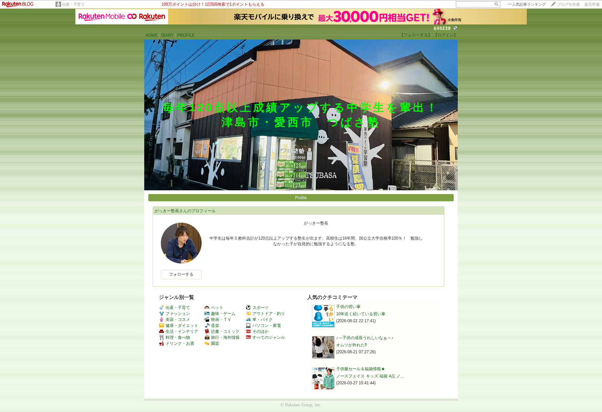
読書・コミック (225, 331)
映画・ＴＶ (221, 319)
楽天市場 (591, 4)
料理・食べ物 (178, 337)
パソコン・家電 (266, 325)
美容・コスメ (178, 319)
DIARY (167, 35)
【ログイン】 (445, 35)
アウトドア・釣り (268, 313)
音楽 (215, 325)
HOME (151, 35)
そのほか (260, 331)
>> (527, 4)
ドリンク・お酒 (180, 343)
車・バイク (262, 319)
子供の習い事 (348, 306)
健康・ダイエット (182, 325)
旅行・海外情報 (225, 337)
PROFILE (186, 35)
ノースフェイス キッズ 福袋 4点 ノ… (370, 376)
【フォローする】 (415, 35)
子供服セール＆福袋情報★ (360, 368)
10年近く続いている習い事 (360, 314)
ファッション (178, 313)
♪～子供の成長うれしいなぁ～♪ (364, 337)
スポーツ (260, 307)
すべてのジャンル (268, 337)
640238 (442, 28)
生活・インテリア (182, 331)
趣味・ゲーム (223, 313)
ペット (217, 307)
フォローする (181, 274)
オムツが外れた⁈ (351, 345)
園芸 (215, 343)
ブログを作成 (568, 4)
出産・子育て (73, 4)
